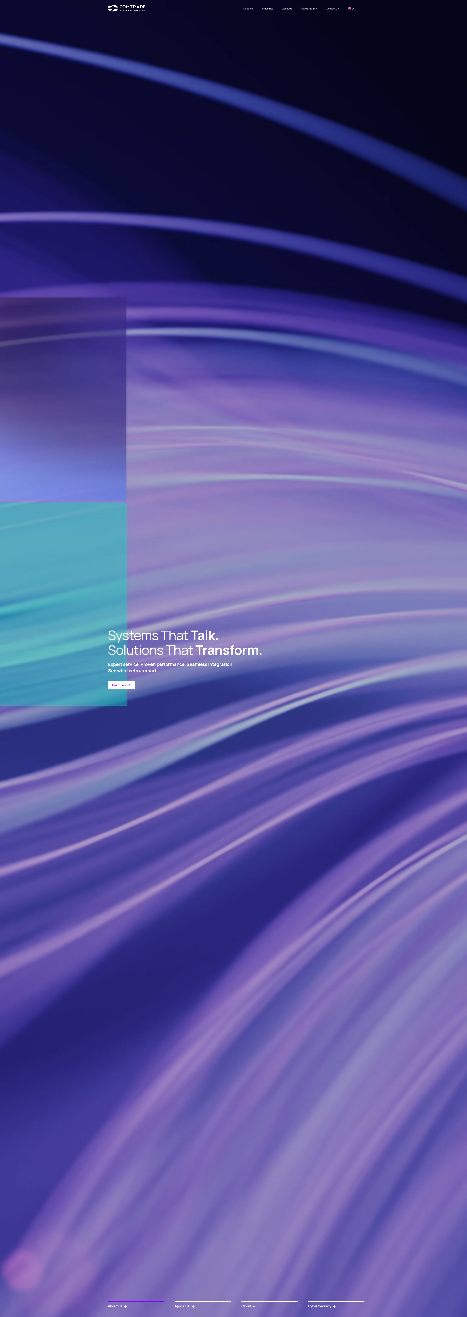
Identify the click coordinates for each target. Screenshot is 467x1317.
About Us (287, 8)
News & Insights (309, 8)
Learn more (119, 685)
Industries (267, 8)
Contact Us (333, 8)
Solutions (248, 8)
